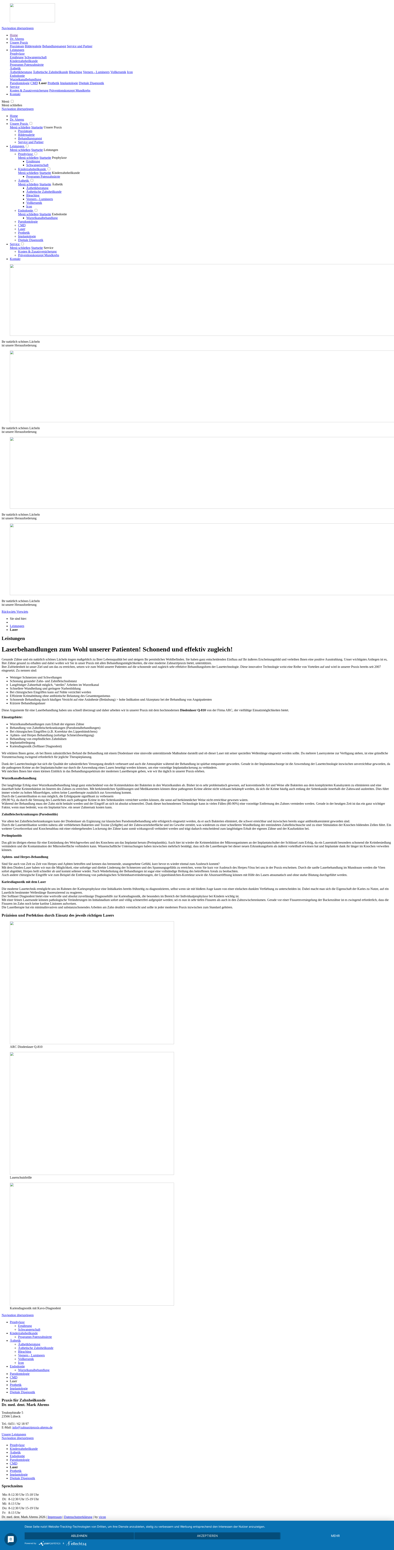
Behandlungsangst (30, 138)
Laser (21, 229)
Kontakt (15, 259)
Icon (29, 206)
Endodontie (26, 210)
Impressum (55, 1517)
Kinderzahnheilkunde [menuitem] (24, 1333)
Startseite (37, 127)
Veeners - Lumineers (39, 199)
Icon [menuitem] (21, 1362)
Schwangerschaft (37, 165)
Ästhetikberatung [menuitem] (29, 1344)
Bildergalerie (26, 134)
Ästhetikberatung (37, 188)
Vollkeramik (34, 202)
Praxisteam (25, 131)
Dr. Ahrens (17, 119)
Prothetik (24, 232)
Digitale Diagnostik (30, 240)
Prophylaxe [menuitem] (17, 1322)
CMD (22, 225)
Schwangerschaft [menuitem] (29, 1329)
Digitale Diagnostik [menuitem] (22, 1392)
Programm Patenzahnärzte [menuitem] (35, 1337)
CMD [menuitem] (13, 1377)
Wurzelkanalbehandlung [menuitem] (33, 1370)
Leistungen (17, 146)
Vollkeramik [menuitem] (26, 1359)
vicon (102, 1517)
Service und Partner (31, 142)
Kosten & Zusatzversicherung (37, 251)
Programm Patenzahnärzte (43, 176)
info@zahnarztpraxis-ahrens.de (32, 1427)
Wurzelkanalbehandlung (42, 218)
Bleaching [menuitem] (24, 1351)
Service (15, 244)
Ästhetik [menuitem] (15, 1340)
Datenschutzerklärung (78, 1517)
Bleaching (32, 195)
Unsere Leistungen (14, 1434)
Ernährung (33, 161)
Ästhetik (24, 180)
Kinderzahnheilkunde (32, 169)
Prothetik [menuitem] (16, 1385)
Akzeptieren (207, 1536)
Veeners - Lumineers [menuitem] (31, 1355)
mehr (335, 1536)
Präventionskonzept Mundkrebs (38, 255)
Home (14, 116)
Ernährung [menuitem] (25, 1326)
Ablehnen (79, 1536)
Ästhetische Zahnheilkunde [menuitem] (35, 1348)
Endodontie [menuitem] (17, 1366)
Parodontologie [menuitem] (20, 1373)
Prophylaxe (26, 154)
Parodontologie (28, 221)
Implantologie (27, 236)
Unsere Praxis (19, 123)
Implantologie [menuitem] (19, 1388)
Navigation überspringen (18, 28)
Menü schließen (20, 127)
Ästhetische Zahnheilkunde (44, 191)
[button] (9, 611)
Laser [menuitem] (13, 1381)
